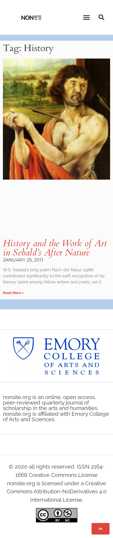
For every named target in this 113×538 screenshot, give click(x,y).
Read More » (13, 293)
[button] (86, 17)
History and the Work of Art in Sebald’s (55, 248)
